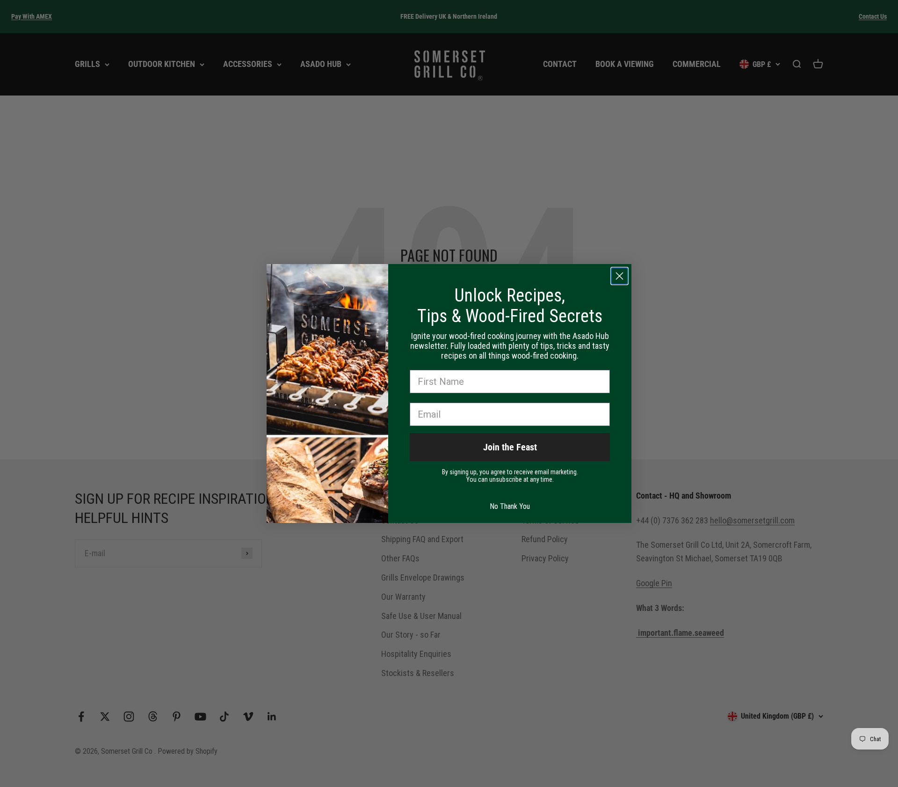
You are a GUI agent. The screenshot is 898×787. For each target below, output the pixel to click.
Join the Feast (510, 447)
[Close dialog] (619, 276)
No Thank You (510, 506)
